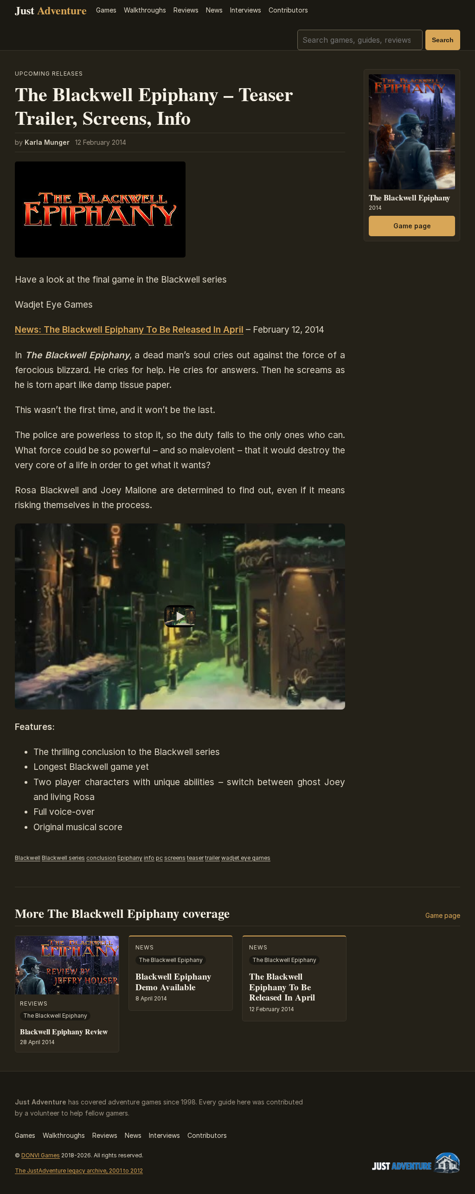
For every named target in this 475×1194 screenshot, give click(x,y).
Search (443, 40)
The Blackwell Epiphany (409, 197)
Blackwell (27, 857)
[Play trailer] (180, 616)
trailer (212, 857)
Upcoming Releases (49, 73)
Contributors (288, 10)
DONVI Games (40, 1155)
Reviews (186, 10)
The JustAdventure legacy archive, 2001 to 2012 (79, 1170)
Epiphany (129, 857)
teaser (195, 857)
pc (159, 857)
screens (175, 857)
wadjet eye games (245, 857)
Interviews (245, 10)
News (214, 10)
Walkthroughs (145, 10)
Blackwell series (63, 857)
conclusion (101, 857)
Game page (412, 226)
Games (106, 10)
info (149, 857)
